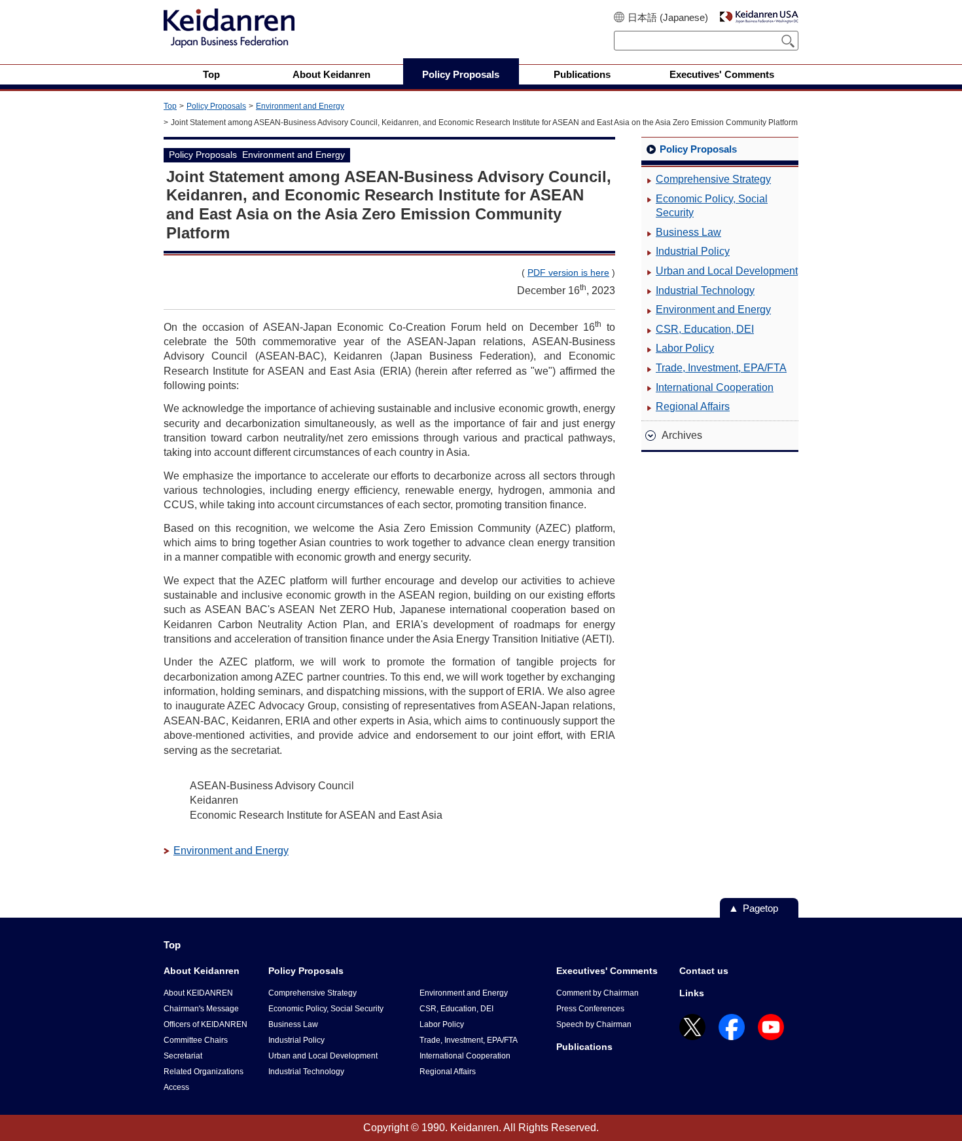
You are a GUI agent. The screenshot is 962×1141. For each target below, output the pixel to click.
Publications (584, 1046)
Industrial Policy (693, 251)
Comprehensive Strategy (713, 179)
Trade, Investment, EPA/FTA (721, 367)
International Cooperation (715, 387)
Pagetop (760, 908)
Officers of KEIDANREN (205, 1024)
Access (176, 1087)
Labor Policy (685, 348)
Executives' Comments (607, 970)
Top (170, 106)
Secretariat (183, 1055)
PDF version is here (568, 272)
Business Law (688, 232)
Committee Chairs (196, 1040)
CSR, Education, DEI (705, 329)
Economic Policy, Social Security (712, 206)
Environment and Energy (300, 106)
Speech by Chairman (594, 1024)
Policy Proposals (216, 106)
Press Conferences (590, 1008)
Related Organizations (203, 1071)
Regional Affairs (693, 406)
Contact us (703, 970)
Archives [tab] (682, 435)
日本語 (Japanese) (668, 17)
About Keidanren (202, 970)
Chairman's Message (201, 1008)
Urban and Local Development (727, 270)
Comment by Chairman (597, 993)
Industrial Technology (705, 290)
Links (691, 993)
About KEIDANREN (198, 993)
